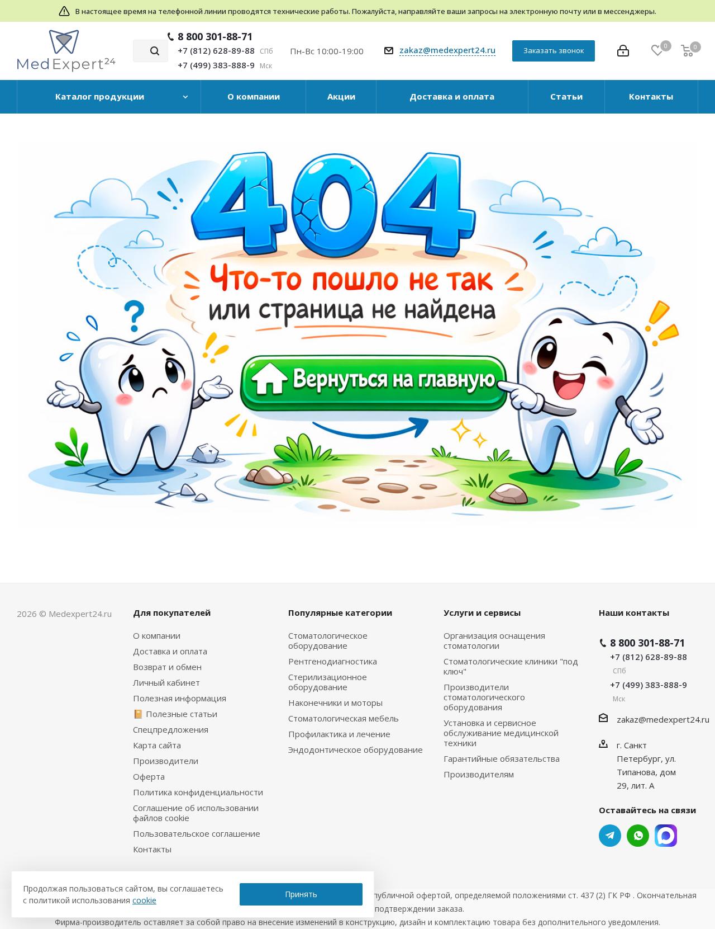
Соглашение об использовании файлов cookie (196, 812)
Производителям (479, 774)
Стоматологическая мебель (343, 718)
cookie (144, 900)
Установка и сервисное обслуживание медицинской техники (501, 732)
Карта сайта (157, 745)
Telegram (610, 835)
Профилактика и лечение (339, 733)
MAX (666, 835)
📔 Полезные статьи (175, 713)
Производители (165, 760)
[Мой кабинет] (623, 51)
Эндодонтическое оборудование (355, 749)
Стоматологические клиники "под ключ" (511, 666)
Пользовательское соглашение (196, 833)
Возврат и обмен (167, 666)
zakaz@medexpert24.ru (447, 49)
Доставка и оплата (170, 651)
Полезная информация (179, 698)
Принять (301, 894)
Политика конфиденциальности (198, 792)
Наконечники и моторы (335, 702)
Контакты (152, 849)
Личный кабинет (166, 682)
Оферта (149, 776)
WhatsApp (638, 835)
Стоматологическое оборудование (328, 640)
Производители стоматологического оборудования (484, 697)
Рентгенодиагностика (332, 661)
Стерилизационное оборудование (327, 681)
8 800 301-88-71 (215, 36)
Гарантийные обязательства (502, 758)
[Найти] (154, 51)
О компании (156, 635)
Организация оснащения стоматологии (494, 640)
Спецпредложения (170, 729)
